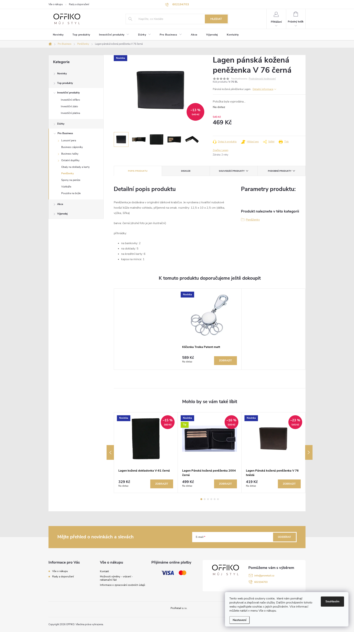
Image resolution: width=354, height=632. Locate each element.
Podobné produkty (279, 170)
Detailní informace (263, 89)
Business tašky (69, 153)
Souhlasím (332, 601)
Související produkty (231, 170)
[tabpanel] (210, 329)
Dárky (60, 123)
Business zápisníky (72, 147)
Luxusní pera (68, 140)
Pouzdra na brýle (71, 193)
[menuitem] (58, 34)
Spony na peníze (70, 180)
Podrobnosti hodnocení (262, 78)
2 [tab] (205, 499)
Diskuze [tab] (185, 170)
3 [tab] (208, 499)
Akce (60, 204)
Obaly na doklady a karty (75, 167)
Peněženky (67, 173)
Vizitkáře (66, 186)
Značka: (220, 150)
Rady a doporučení (79, 4)
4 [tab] (211, 499)
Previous (110, 452)
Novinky (62, 73)
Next (309, 452)
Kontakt (104, 571)
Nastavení (239, 620)
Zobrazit (225, 360)
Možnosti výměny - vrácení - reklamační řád (116, 578)
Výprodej (62, 213)
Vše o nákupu (55, 4)
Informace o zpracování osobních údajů (122, 585)
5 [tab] (215, 499)
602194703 (261, 582)
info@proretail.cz (264, 575)
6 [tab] (218, 499)
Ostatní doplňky (70, 160)
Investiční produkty (68, 92)
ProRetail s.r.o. (179, 608)
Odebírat (284, 537)
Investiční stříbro (70, 100)
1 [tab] (201, 499)
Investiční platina (70, 113)
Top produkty (65, 83)
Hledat (216, 19)
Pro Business (65, 133)
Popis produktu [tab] (138, 170)
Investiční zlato (69, 106)
